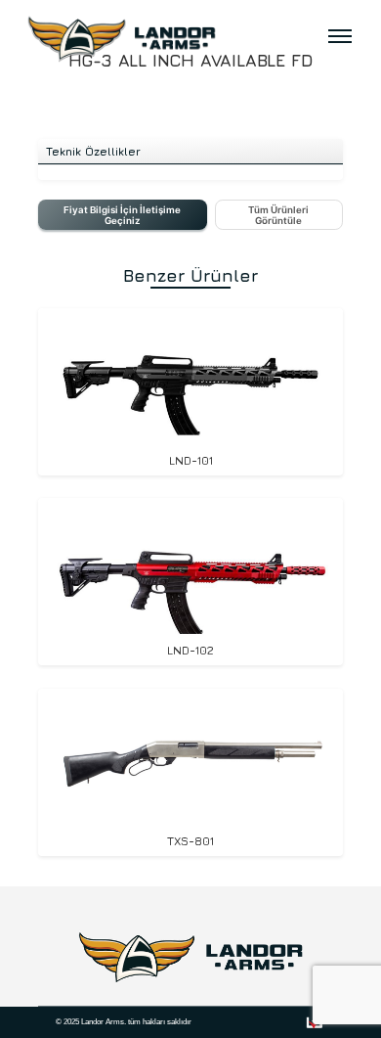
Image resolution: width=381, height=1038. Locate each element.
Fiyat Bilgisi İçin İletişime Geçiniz (122, 215)
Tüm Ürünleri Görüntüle (278, 215)
